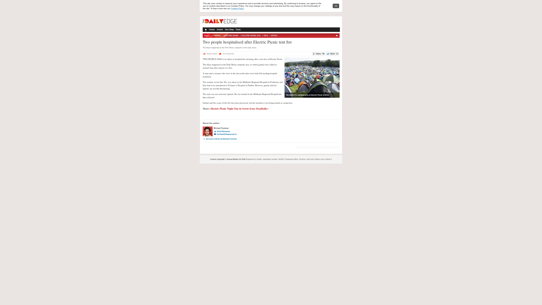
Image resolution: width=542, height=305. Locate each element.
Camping (217, 36)
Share (320, 54)
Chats (238, 30)
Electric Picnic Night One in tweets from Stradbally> (239, 108)
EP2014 (274, 36)
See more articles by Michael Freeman (221, 139)
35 (228, 54)
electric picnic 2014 (251, 36)
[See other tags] (337, 35)
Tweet (334, 54)
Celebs (212, 30)
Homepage (205, 30)
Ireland (220, 30)
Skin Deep (229, 30)
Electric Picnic (231, 36)
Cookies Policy (237, 8)
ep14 (266, 36)
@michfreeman (223, 131)
